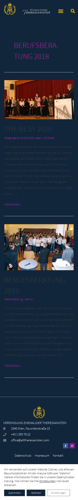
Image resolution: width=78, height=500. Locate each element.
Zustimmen (14, 492)
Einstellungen (47, 481)
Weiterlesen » (13, 204)
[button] (61, 11)
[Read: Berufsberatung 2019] (39, 247)
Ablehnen (36, 492)
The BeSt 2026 (28, 129)
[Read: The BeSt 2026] (39, 99)
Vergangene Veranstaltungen (23, 138)
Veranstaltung (13, 299)
